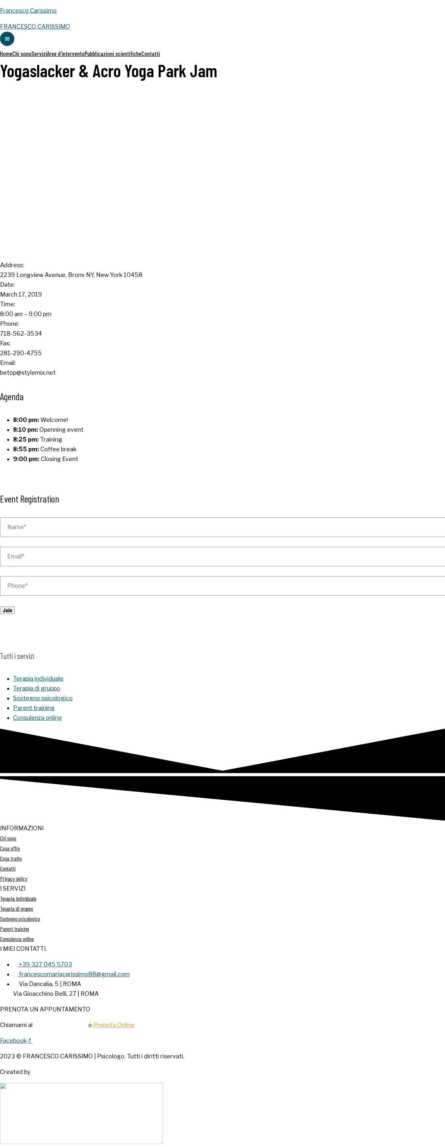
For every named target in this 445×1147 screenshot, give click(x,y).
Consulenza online (37, 717)
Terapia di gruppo (36, 688)
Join (7, 610)
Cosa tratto (11, 858)
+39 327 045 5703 (60, 1025)
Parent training (34, 707)
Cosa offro (10, 848)
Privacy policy (13, 878)
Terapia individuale (38, 678)
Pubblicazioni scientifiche (113, 53)
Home (6, 53)
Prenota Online (114, 1025)
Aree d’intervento (66, 53)
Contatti (150, 53)
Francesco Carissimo (28, 10)
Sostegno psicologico (43, 698)
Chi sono (22, 53)
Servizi (39, 53)
